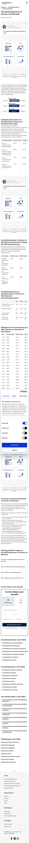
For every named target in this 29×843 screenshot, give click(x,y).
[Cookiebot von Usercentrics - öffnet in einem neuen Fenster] (20, 392)
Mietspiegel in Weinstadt (7, 745)
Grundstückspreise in (12, 643)
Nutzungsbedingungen (10, 815)
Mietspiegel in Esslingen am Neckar (10, 756)
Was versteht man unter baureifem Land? (12, 578)
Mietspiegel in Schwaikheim (8, 762)
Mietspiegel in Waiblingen (8, 748)
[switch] (25, 428)
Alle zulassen (14, 445)
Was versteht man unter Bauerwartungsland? (13, 566)
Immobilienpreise (12, 670)
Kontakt (6, 798)
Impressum (7, 811)
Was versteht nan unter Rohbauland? (11, 572)
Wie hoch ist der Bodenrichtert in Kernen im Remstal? (12, 560)
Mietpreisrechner (8, 788)
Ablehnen (14, 450)
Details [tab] (14, 396)
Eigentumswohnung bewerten (12, 783)
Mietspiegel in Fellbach (7, 750)
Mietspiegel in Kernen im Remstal (10, 742)
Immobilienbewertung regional (12, 785)
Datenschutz (7, 813)
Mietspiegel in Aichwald (7, 759)
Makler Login (7, 826)
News (5, 803)
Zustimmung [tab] (5, 396)
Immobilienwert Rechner (10, 779)
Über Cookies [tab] (23, 396)
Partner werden (8, 824)
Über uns (6, 796)
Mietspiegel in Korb (6, 753)
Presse (6, 800)
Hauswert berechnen (9, 781)
